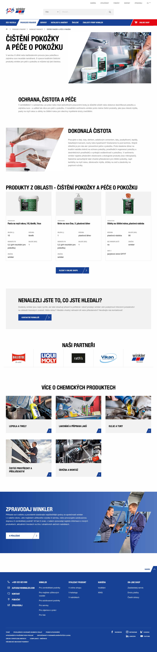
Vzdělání (101, 588)
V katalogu (73, 593)
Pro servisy (43, 606)
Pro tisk (42, 615)
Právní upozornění (53, 632)
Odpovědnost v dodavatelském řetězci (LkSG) (53, 635)
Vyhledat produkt (77, 582)
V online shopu (75, 588)
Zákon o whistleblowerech (16, 638)
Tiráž (8, 632)
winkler (43, 582)
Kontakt (16, 593)
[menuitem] (148, 3)
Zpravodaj (17, 605)
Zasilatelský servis (135, 588)
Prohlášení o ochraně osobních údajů (27, 632)
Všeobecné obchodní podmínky (17, 642)
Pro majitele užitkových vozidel (49, 594)
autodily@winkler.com (21, 587)
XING (100, 593)
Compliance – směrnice (38, 638)
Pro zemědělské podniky (49, 588)
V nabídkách (74, 598)
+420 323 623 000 (19, 582)
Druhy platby (133, 593)
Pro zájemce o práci (47, 610)
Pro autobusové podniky (49, 601)
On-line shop (134, 582)
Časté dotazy (133, 598)
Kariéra (102, 582)
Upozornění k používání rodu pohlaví (19, 635)
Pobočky (16, 599)
